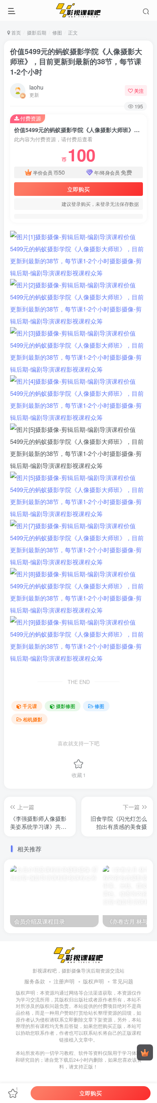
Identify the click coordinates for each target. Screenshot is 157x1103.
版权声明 (93, 981)
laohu (36, 87)
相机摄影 (32, 719)
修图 (57, 32)
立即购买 (78, 189)
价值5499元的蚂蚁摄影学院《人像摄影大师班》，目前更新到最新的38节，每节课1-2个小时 (76, 61)
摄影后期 (36, 32)
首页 (15, 32)
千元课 (30, 705)
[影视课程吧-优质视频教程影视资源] (78, 954)
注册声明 (64, 981)
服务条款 (34, 981)
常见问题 (122, 981)
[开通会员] (145, 1052)
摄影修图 (65, 705)
